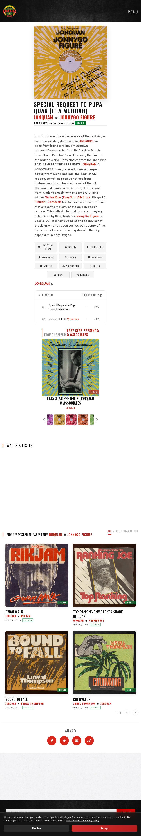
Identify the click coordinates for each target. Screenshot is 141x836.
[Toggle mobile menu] (132, 12)
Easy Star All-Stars (76, 197)
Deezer (96, 266)
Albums (117, 531)
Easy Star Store (48, 247)
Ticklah (40, 202)
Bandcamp (97, 257)
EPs (136, 531)
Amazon (72, 257)
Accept (104, 828)
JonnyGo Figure (87, 216)
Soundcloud (72, 266)
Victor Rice (53, 197)
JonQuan (43, 117)
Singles (128, 531)
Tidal (60, 274)
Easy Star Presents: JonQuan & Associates (90, 333)
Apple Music (48, 257)
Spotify (72, 246)
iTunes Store (96, 246)
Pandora (84, 274)
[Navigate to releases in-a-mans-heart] (70, 419)
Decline (36, 828)
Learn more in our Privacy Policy (82, 820)
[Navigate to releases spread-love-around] (82, 419)
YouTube (48, 266)
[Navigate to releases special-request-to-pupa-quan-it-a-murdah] (58, 419)
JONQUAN (88, 164)
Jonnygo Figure (77, 117)
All (109, 531)
